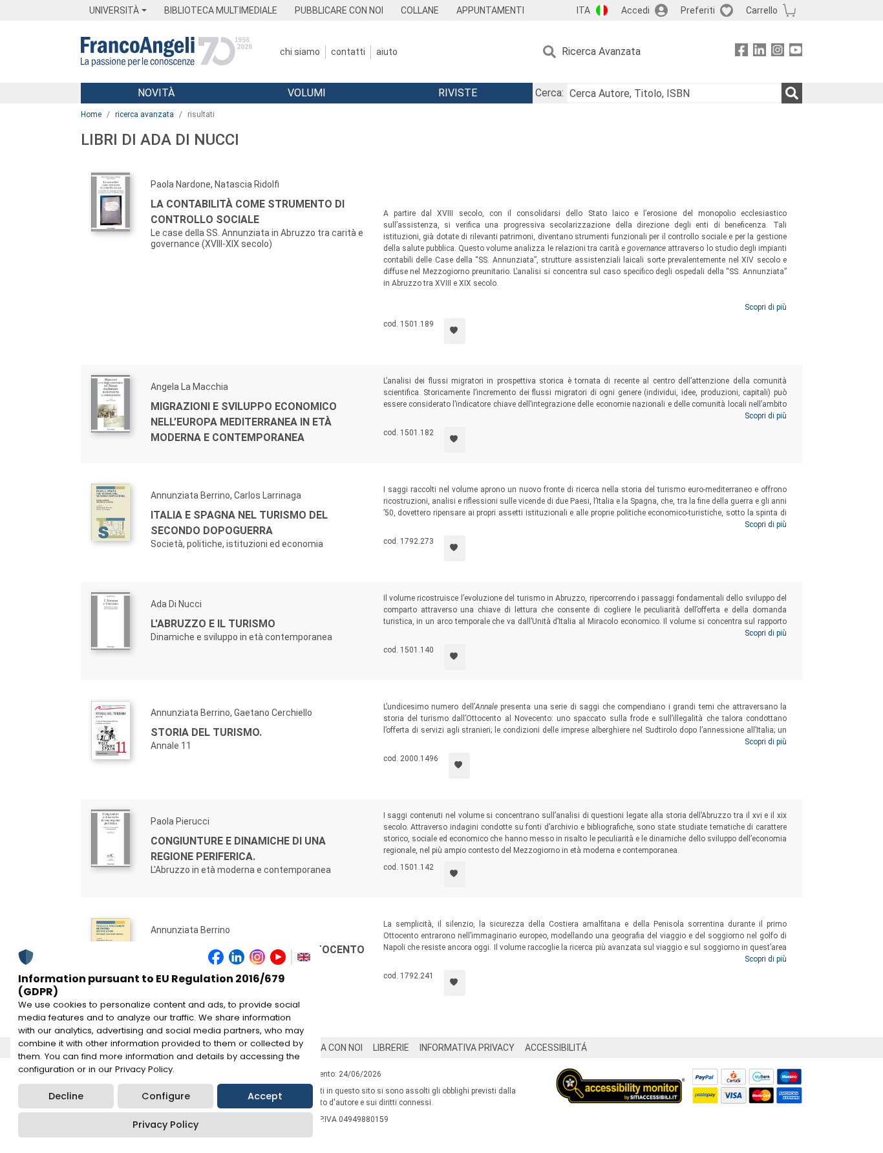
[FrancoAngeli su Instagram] (777, 52)
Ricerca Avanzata (601, 51)
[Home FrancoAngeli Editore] (166, 51)
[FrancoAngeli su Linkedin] (759, 52)
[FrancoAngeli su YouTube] (795, 52)
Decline (65, 1096)
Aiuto (387, 52)
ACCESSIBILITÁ (556, 1047)
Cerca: (549, 93)
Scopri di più (766, 307)
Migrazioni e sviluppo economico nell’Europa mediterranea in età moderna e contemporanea (244, 422)
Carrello (762, 10)
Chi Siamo (300, 52)
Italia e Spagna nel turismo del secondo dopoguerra (239, 523)
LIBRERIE (391, 1047)
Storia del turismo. (206, 732)
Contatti (348, 52)
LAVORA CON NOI (328, 1047)
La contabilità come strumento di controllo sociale (248, 212)
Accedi (635, 10)
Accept (265, 1096)
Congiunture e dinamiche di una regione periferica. (238, 849)
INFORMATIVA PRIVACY (467, 1047)
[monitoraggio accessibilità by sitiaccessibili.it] (620, 1076)
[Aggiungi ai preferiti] (454, 331)
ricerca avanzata (144, 114)
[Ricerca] (792, 93)
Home (91, 114)
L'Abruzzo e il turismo (213, 624)
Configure (166, 1096)
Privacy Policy (165, 1124)
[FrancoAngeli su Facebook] (741, 52)
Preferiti (698, 10)
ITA (583, 10)
